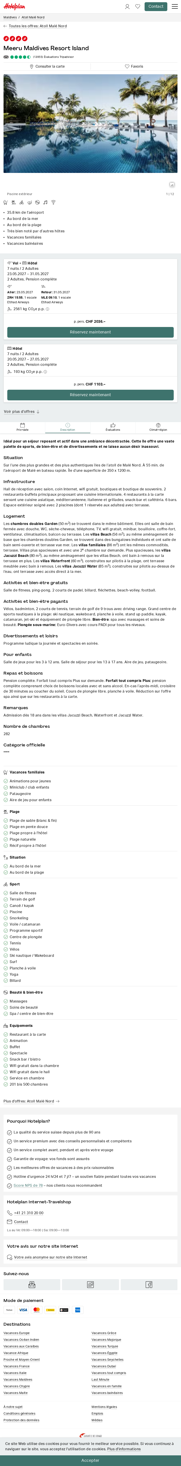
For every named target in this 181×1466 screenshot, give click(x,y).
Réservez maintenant (90, 332)
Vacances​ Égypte (105, 1353)
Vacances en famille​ (107, 1386)
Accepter (90, 1461)
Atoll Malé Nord (33, 17)
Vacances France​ (17, 1366)
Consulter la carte (49, 65)
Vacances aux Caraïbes (21, 1346)
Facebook (149, 1284)
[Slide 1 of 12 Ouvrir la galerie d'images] (90, 132)
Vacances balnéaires (107, 1393)
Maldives (10, 17)
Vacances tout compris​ (109, 1373)
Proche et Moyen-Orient (22, 1359)
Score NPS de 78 (28, 1185)
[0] (137, 6)
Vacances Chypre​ (17, 1386)
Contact (156, 7)
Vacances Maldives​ (18, 1379)
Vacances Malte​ (16, 1393)
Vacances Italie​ (15, 1373)
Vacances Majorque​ (106, 1339)
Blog (90, 1284)
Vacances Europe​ (17, 1333)
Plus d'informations (124, 1449)
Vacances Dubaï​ (104, 1366)
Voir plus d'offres (19, 411)
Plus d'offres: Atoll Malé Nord (29, 1101)
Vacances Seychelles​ (108, 1359)
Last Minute (100, 1379)
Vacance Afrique (16, 1353)
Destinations (17, 1324)
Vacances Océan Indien (21, 1339)
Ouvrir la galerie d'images (172, 185)
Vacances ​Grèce (104, 1333)
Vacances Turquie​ (105, 1346)
